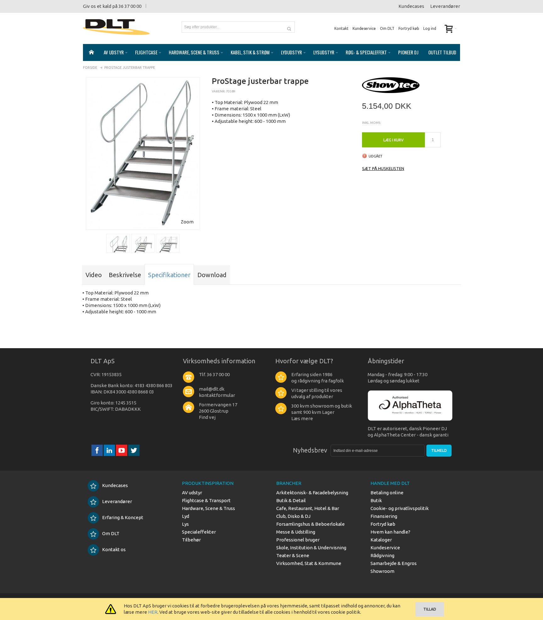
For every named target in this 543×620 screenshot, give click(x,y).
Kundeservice (364, 28)
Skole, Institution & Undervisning (311, 547)
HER (152, 612)
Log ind (429, 28)
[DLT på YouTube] (122, 450)
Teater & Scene (292, 555)
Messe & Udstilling (295, 532)
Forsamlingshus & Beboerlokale (310, 524)
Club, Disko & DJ (293, 516)
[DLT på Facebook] (97, 450)
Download (212, 274)
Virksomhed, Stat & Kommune (308, 563)
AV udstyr (192, 492)
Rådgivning (382, 555)
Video (93, 274)
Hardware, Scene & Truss (208, 508)
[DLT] (116, 27)
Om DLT (387, 28)
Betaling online (386, 492)
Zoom (187, 221)
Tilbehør (191, 539)
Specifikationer (169, 274)
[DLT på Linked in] (110, 450)
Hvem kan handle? (390, 532)
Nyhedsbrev (310, 450)
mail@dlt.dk (211, 389)
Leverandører (445, 6)
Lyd (185, 516)
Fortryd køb (408, 28)
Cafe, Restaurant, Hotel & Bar (307, 508)
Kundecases (411, 6)
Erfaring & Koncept (122, 517)
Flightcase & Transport (206, 500)
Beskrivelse (125, 274)
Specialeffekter (199, 532)
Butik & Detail (291, 500)
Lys (185, 524)
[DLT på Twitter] (134, 450)
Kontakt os (114, 549)
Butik (376, 500)
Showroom (382, 571)
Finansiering (383, 516)
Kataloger (381, 539)
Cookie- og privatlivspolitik (399, 508)
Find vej (207, 417)
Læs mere (302, 418)
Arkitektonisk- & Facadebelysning (312, 492)
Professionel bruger (298, 539)
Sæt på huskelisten (383, 168)
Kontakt (341, 28)
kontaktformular (217, 395)
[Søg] (289, 27)
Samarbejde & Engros (393, 563)
